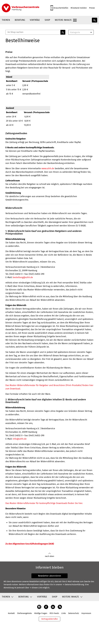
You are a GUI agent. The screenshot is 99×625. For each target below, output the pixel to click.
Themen (6, 20)
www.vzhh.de (47, 168)
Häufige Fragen (40, 613)
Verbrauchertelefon (59, 8)
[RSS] (60, 607)
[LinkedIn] (53, 607)
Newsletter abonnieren (49, 575)
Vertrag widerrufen (49, 619)
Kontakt (11, 613)
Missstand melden (79, 8)
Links (63, 613)
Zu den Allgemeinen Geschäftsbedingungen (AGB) (29, 543)
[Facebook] (46, 607)
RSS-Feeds (54, 613)
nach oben (49, 556)
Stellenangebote (24, 613)
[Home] (20, 8)
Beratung (20, 20)
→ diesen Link (36, 587)
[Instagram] (39, 607)
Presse (92, 8)
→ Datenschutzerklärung (73, 584)
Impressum (86, 613)
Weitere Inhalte (63, 20)
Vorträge (35, 20)
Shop (47, 20)
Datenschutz (73, 613)
